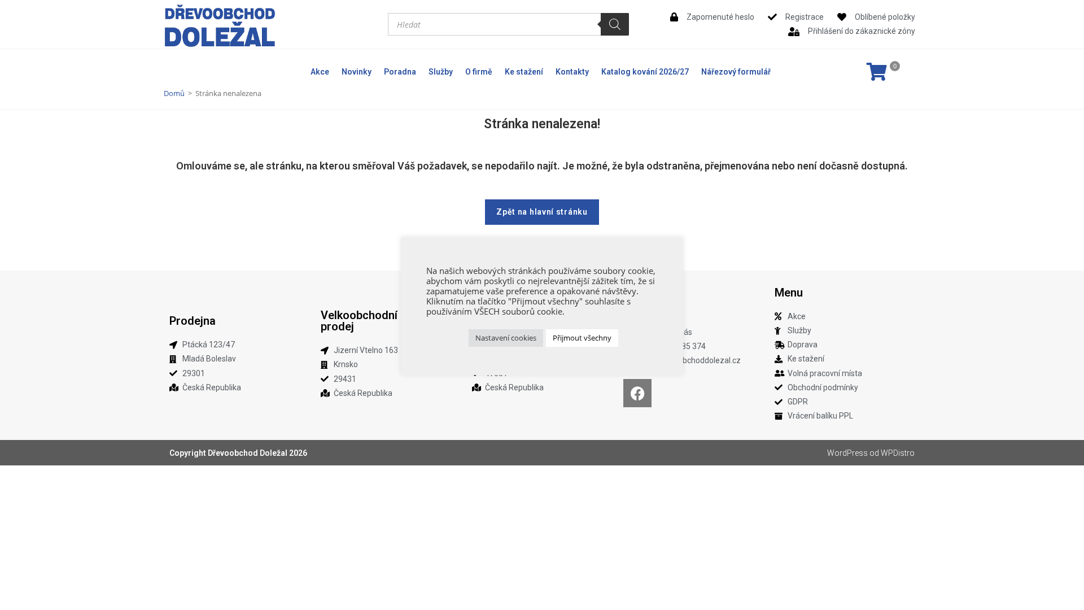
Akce (320, 71)
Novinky (356, 71)
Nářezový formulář (736, 71)
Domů (174, 93)
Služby (441, 71)
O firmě (478, 71)
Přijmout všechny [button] (582, 338)
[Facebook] (637, 393)
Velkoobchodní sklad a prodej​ (379, 320)
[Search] (615, 24)
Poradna (400, 71)
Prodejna (192, 321)
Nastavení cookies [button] (505, 338)
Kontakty (572, 71)
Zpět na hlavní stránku (541, 211)
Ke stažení (524, 71)
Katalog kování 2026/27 (645, 71)
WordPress (847, 452)
